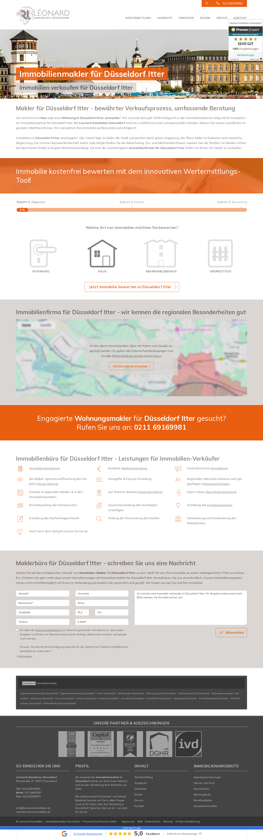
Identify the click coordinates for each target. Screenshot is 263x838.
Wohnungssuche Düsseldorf (194, 693)
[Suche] (207, 3)
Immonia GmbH (107, 821)
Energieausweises (219, 505)
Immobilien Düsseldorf (159, 698)
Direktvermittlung (150, 492)
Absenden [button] (234, 632)
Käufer (205, 18)
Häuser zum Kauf (204, 783)
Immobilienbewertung (44, 468)
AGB (140, 821)
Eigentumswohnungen (207, 777)
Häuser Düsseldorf (86, 698)
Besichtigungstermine (221, 492)
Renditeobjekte (203, 800)
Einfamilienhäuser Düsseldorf (59, 703)
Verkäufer (186, 18)
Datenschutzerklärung (48, 630)
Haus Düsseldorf (64, 698)
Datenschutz (153, 821)
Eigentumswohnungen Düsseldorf (39, 693)
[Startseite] (43, 15)
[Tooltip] (200, 833)
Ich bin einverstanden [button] (130, 366)
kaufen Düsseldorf (109, 698)
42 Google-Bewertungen (88, 833)
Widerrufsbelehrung (187, 821)
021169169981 (233, 3)
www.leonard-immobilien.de (33, 812)
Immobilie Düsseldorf (133, 698)
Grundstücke (201, 788)
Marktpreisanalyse (134, 468)
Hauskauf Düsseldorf (185, 698)
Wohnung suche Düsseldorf (161, 693)
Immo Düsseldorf (106, 693)
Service (221, 18)
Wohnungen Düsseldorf (131, 693)
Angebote (164, 18)
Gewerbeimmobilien (206, 806)
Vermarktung (219, 468)
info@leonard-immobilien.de (33, 808)
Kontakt (240, 18)
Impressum (128, 821)
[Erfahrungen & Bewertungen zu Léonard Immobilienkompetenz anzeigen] (245, 40)
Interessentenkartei (215, 484)
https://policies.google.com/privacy (136, 356)
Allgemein (31, 202)
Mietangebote (202, 794)
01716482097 (33, 792)
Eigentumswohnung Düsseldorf (77, 693)
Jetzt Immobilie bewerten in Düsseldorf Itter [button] (130, 287)
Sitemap (168, 821)
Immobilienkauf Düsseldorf (213, 698)
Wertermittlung (138, 18)
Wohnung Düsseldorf (41, 698)
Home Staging (47, 484)
